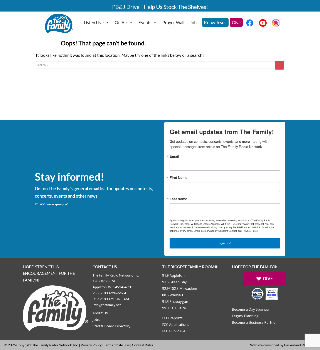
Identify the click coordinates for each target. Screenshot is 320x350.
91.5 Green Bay (174, 282)
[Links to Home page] (55, 308)
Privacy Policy (91, 345)
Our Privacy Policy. (248, 230)
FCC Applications (175, 324)
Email (174, 156)
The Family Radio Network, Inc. (55, 345)
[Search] (279, 65)
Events (144, 22)
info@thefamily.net (107, 305)
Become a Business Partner (254, 322)
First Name (178, 177)
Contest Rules (142, 345)
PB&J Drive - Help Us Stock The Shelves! (160, 6)
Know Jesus (215, 22)
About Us (100, 313)
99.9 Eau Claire (174, 308)
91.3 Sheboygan (175, 301)
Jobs (194, 22)
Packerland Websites (300, 345)
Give (236, 22)
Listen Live (94, 22)
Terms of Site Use (117, 345)
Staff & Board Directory (111, 326)
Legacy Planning (245, 315)
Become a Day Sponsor (251, 309)
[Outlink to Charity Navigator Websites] (264, 293)
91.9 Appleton (173, 275)
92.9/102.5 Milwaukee (179, 288)
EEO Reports (172, 318)
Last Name (178, 199)
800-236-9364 (115, 293)
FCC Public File (173, 331)
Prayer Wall (173, 22)
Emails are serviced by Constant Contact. (215, 230)
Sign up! (225, 243)
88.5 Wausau (172, 295)
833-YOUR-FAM (116, 299)
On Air (121, 22)
